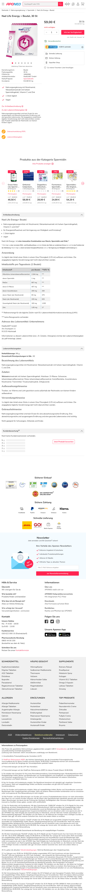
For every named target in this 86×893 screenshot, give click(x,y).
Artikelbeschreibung (11, 215)
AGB (10, 735)
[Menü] (3, 4)
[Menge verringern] (46, 32)
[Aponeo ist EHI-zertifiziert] (22, 484)
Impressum (60, 735)
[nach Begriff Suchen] (60, 4)
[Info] (82, 47)
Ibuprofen (5, 679)
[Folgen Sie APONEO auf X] (52, 621)
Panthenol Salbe (65, 722)
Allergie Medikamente (10, 703)
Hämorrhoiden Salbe (38, 679)
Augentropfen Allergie (11, 709)
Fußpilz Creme (65, 716)
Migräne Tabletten (9, 670)
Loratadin (5, 722)
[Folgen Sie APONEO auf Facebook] (46, 621)
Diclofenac (6, 676)
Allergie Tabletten (9, 706)
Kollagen (62, 676)
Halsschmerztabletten (39, 709)
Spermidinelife (28, 79)
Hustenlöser (35, 706)
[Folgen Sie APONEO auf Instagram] (58, 621)
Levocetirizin (7, 719)
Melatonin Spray (65, 673)
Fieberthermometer (66, 703)
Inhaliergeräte (35, 719)
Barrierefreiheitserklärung (53, 738)
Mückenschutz (64, 719)
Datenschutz (73, 735)
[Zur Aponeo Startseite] (13, 4)
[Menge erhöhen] (57, 32)
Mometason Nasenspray (11, 713)
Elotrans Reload (65, 667)
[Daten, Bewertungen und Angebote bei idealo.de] (65, 485)
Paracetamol (7, 682)
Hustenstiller (35, 703)
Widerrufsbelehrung (23, 735)
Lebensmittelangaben (12, 348)
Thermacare (35, 673)
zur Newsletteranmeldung (57, 573)
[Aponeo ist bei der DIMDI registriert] (33, 485)
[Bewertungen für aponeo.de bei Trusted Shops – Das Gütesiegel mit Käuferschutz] (11, 485)
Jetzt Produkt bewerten (63, 441)
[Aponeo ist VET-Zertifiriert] (43, 485)
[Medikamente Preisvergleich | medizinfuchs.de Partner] (75, 485)
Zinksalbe (63, 709)
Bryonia (62, 725)
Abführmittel (35, 682)
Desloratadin (7, 725)
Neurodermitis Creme (67, 706)
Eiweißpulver (64, 670)
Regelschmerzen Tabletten (12, 686)
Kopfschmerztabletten (10, 667)
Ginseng (62, 689)
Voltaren (33, 676)
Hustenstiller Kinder (38, 722)
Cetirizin (5, 716)
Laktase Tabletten (66, 686)
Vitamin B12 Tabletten (68, 679)
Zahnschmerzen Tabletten (12, 689)
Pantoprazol (64, 713)
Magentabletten (36, 686)
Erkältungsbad (36, 713)
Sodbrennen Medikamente (40, 670)
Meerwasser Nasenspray (40, 716)
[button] (12, 63)
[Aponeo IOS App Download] (50, 634)
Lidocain (33, 689)
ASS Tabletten (7, 673)
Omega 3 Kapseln (66, 682)
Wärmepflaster (36, 667)
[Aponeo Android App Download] (64, 634)
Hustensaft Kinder (37, 725)
